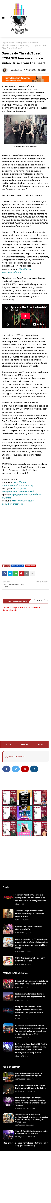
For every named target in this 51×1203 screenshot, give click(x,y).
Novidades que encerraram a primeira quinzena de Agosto (28, 1074)
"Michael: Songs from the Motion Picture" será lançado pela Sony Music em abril (29, 913)
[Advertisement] (25, 688)
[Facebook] (4, 573)
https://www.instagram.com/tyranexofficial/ (18, 490)
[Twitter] (10, 573)
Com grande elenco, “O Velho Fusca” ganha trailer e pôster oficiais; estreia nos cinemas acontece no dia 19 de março (31, 943)
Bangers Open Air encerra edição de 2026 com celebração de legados (31, 982)
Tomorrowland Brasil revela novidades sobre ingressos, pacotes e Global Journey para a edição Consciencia (31, 1118)
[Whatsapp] (15, 573)
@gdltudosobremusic (15, 756)
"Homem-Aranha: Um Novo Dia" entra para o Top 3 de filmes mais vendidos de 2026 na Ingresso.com (31, 898)
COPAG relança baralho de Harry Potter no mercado (30, 959)
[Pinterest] (21, 573)
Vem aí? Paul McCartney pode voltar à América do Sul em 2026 (31, 1132)
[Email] (26, 573)
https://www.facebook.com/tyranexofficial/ (17, 484)
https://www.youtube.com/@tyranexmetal (18, 502)
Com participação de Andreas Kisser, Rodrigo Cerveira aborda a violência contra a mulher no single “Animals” (30, 1102)
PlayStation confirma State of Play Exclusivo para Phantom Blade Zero (31, 1086)
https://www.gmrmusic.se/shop (16, 270)
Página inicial (8, 42)
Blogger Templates (24, 1143)
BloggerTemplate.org (25, 1145)
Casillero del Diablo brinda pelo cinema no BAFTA (29, 927)
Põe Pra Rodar (17, 566)
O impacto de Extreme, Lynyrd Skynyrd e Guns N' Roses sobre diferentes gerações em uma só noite (29, 1011)
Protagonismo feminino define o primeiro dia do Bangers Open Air (30, 995)
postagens (21, 42)
